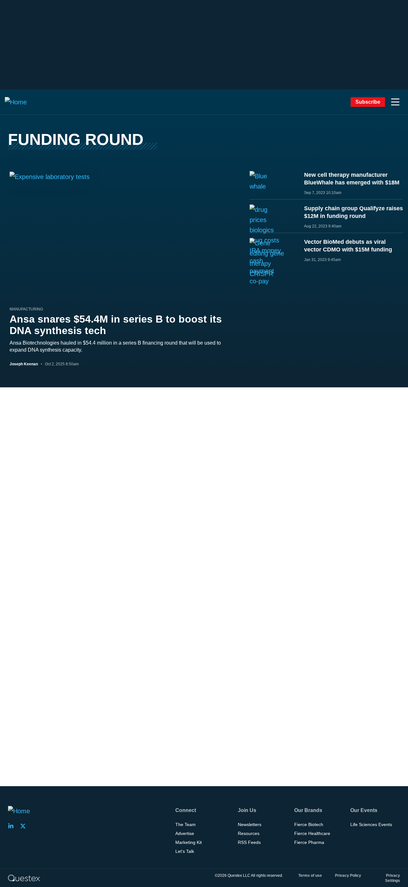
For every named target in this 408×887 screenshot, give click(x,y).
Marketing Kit (188, 842)
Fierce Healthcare (312, 833)
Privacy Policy (348, 875)
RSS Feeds (249, 842)
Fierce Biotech (308, 824)
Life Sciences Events (371, 824)
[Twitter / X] (25, 826)
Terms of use (310, 875)
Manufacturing (26, 309)
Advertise (184, 833)
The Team (185, 824)
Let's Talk (184, 851)
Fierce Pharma (309, 842)
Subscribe (367, 102)
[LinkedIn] (13, 826)
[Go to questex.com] (24, 878)
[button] (395, 102)
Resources (248, 833)
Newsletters (249, 824)
